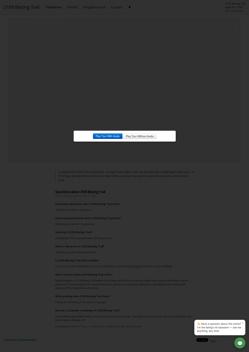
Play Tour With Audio (108, 136)
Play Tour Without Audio (140, 136)
